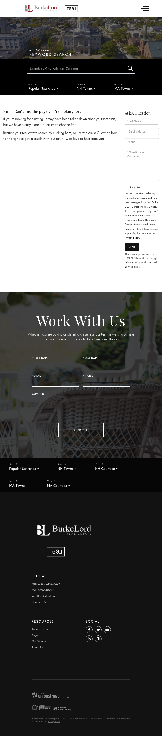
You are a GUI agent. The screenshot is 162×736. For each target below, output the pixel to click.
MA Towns (122, 88)
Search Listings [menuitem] (41, 629)
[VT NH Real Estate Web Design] (81, 695)
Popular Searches (41, 88)
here (68, 132)
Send (132, 247)
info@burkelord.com (44, 596)
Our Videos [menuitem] (39, 641)
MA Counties (57, 485)
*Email (36, 375)
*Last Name (91, 357)
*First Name (40, 357)
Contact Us (39, 602)
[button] (130, 68)
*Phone (88, 375)
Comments (39, 393)
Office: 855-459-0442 (46, 584)
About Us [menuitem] (37, 647)
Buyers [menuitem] (36, 635)
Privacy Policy (132, 237)
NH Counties (105, 468)
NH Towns (85, 88)
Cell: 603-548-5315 (44, 590)
